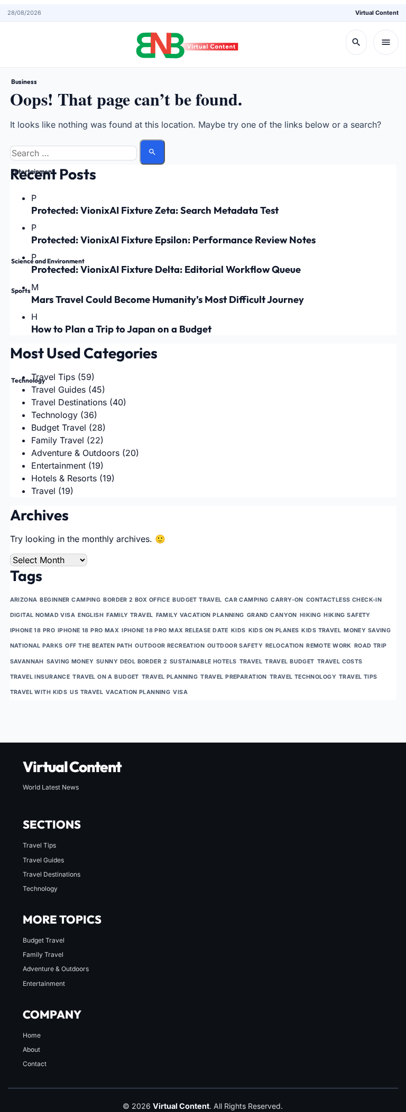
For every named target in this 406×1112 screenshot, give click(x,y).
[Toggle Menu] (386, 42)
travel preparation (233, 676)
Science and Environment (48, 261)
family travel (129, 615)
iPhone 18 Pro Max (88, 630)
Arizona (24, 599)
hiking (310, 615)
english (91, 615)
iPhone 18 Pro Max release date (175, 630)
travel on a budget (105, 676)
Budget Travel (43, 940)
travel (251, 661)
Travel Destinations (51, 874)
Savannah (27, 661)
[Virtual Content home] (187, 42)
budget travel (197, 599)
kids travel (321, 630)
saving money (70, 661)
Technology (28, 380)
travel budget (290, 661)
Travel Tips (39, 845)
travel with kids (39, 692)
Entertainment (32, 171)
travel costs (340, 661)
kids (238, 630)
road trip (370, 645)
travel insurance (40, 676)
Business (24, 81)
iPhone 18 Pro (33, 630)
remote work (329, 645)
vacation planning (138, 692)
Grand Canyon (272, 615)
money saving (367, 630)
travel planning (170, 676)
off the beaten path (98, 645)
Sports (21, 290)
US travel (86, 692)
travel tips (358, 676)
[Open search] (356, 42)
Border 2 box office (136, 599)
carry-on (287, 599)
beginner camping (70, 599)
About (31, 1049)
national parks (36, 645)
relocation (284, 645)
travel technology (303, 676)
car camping (247, 599)
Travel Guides (43, 860)
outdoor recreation (170, 645)
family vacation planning (200, 615)
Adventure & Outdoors (56, 969)
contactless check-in (344, 599)
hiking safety (347, 615)
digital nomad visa (43, 615)
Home (32, 1035)
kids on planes (273, 630)
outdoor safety (235, 645)
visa (180, 692)
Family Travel (43, 954)
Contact (35, 1064)
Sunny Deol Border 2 (131, 661)
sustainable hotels (203, 661)
